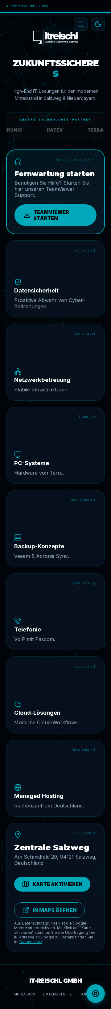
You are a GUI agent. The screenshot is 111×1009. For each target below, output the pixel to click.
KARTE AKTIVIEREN (57, 884)
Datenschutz (30, 941)
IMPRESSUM (24, 994)
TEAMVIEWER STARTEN (51, 215)
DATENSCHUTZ (57, 994)
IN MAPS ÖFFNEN (55, 910)
